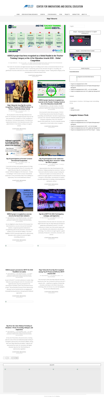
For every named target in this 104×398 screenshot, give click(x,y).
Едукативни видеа (74, 71)
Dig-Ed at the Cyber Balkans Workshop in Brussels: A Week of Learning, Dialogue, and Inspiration (19, 327)
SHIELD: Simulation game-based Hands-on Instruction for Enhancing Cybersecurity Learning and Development (51, 107)
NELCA (62, 164)
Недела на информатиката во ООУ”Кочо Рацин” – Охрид (85, 129)
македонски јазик (75, 110)
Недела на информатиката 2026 (79, 84)
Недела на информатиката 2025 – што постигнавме (84, 89)
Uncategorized (45, 64)
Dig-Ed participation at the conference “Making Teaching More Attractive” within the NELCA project (51, 160)
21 (13, 358)
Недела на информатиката (86, 76)
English (72, 108)
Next (16, 358)
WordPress (58, 396)
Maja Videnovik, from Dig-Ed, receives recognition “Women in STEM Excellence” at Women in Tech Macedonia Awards (19, 107)
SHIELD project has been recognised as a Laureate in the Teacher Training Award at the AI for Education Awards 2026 (51, 102)
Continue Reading (35, 75)
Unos (50, 396)
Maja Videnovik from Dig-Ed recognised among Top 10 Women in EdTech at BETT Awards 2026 (51, 271)
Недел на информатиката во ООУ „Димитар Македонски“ (85, 91)
